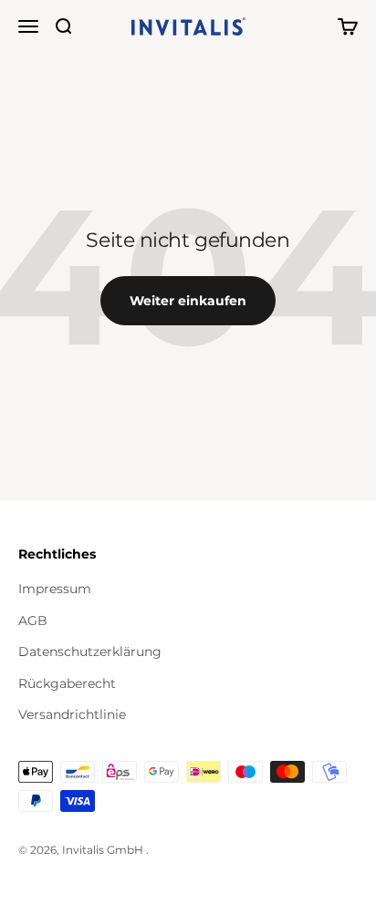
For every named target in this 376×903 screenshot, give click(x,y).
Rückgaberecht (67, 683)
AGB (32, 620)
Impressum (54, 588)
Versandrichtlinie (72, 714)
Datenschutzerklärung (90, 651)
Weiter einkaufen (188, 300)
